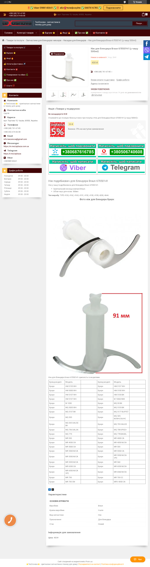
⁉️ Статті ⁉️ (9, 86)
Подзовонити (113, 7)
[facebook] (49, 490)
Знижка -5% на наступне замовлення (86, 129)
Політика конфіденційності (112, 564)
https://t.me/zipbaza (12, 154)
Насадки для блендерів (74, 40)
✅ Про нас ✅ (81, 33)
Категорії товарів (25, 33)
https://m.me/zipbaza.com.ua (16, 146)
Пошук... (140, 23)
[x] (53, 490)
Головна (8, 33)
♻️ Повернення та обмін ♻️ (16, 75)
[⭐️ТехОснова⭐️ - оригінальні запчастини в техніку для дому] (16, 24)
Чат (140, 559)
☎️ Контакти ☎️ (100, 33)
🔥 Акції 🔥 (65, 33)
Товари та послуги (15, 40)
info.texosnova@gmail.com (15, 139)
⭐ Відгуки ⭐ (48, 33)
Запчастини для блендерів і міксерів (43, 40)
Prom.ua (89, 562)
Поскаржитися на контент (89, 564)
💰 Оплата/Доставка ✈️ (14, 64)
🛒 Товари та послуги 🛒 (15, 47)
